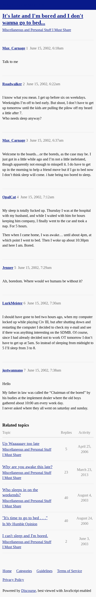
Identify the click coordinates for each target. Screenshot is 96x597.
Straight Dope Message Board (24, 5)
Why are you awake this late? (27, 466)
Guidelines (44, 571)
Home (7, 571)
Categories (24, 571)
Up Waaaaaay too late (20, 443)
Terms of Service (69, 571)
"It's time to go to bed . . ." (25, 517)
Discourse (28, 591)
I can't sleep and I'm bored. (25, 535)
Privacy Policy (13, 580)
